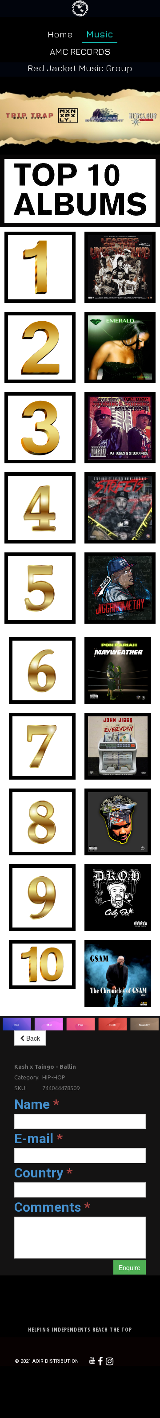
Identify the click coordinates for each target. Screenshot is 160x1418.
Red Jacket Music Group (80, 68)
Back (32, 1038)
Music (99, 34)
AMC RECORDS (80, 51)
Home (60, 34)
